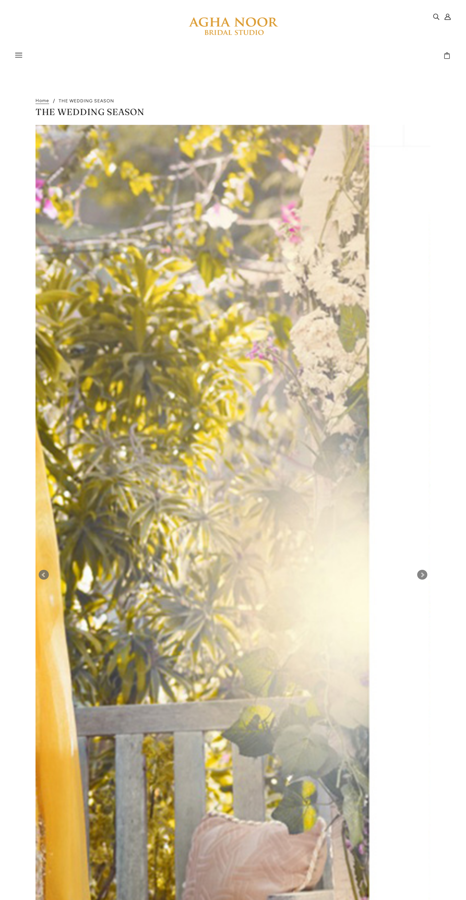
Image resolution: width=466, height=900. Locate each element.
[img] (436, 16)
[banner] (233, 26)
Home (42, 101)
